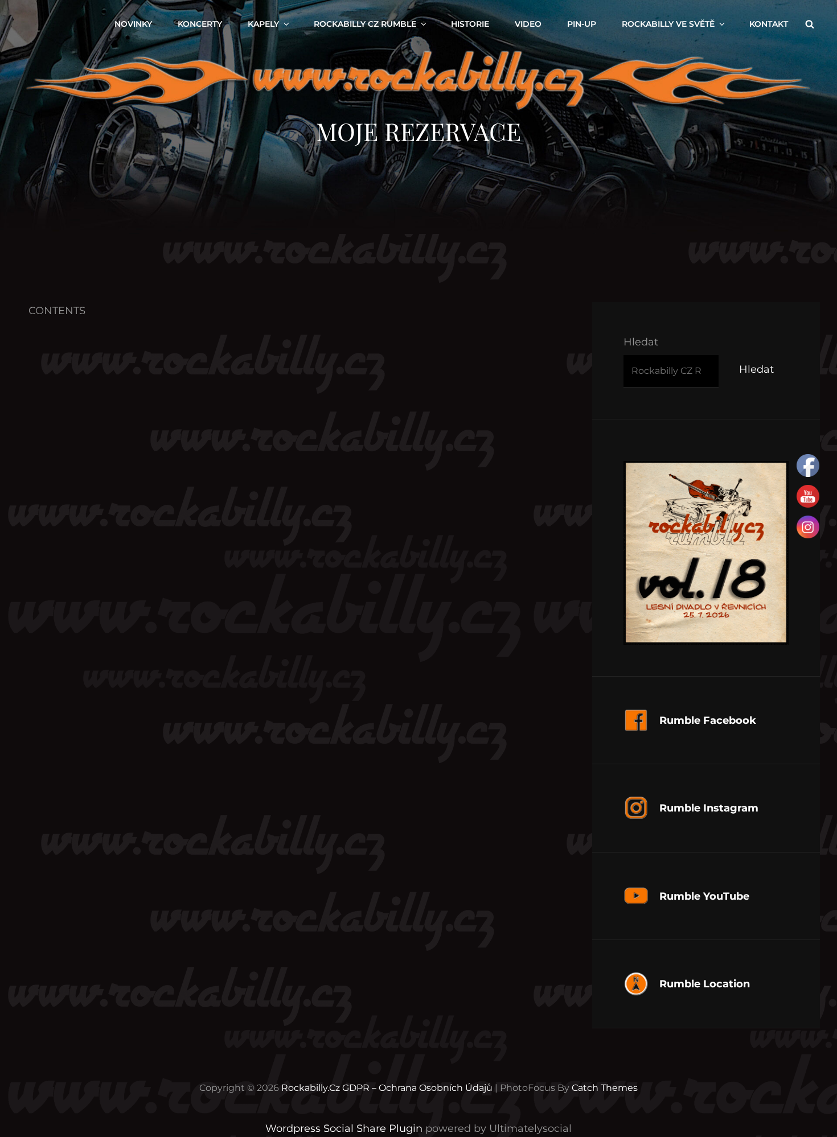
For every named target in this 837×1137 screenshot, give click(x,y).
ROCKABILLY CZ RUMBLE (365, 24)
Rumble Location (704, 984)
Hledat (640, 342)
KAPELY (263, 24)
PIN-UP (581, 24)
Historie (470, 24)
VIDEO (528, 24)
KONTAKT (768, 24)
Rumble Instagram (708, 808)
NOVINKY (133, 24)
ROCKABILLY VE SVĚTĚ (668, 24)
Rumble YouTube (704, 896)
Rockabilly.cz (310, 1087)
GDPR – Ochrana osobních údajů (417, 1087)
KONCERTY (200, 24)
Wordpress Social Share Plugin (345, 1128)
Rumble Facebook (707, 720)
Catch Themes (605, 1087)
